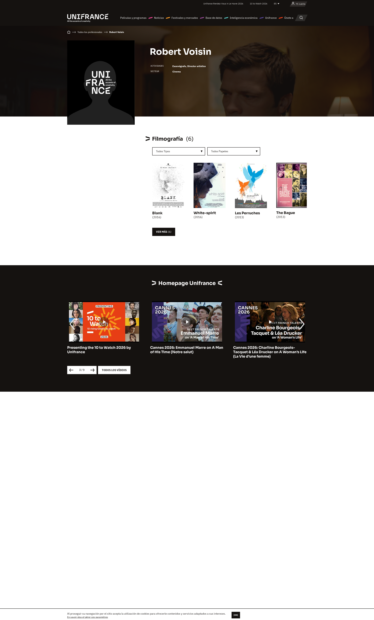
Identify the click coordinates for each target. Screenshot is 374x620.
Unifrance (271, 17)
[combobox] (178, 151)
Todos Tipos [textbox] (163, 151)
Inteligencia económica (244, 17)
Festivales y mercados (185, 17)
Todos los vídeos (114, 370)
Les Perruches (247, 213)
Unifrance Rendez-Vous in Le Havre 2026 (223, 3)
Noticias (159, 17)
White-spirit (205, 213)
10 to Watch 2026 (258, 3)
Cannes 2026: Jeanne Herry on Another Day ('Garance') (268, 349)
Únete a (288, 17)
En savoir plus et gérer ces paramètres (87, 617)
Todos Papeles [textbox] (219, 151)
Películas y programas (133, 17)
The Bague (285, 213)
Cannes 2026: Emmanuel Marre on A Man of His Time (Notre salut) (103, 349)
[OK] (236, 615)
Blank (157, 213)
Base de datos (214, 17)
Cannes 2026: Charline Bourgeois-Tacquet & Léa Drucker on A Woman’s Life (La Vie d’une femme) (187, 352)
